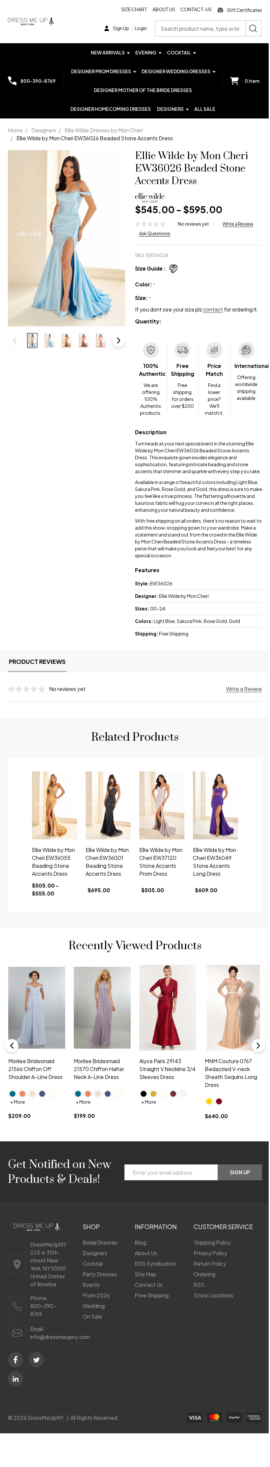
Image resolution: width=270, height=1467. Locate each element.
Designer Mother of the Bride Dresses (143, 90)
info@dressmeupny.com (60, 1336)
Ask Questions (154, 233)
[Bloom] (22, 1094)
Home (15, 130)
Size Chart (134, 9)
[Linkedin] (15, 1378)
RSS (199, 1284)
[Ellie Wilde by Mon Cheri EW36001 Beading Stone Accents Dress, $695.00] (108, 805)
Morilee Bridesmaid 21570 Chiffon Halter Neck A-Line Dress (99, 1068)
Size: (143, 298)
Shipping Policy (212, 1242)
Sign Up (240, 1172)
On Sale (92, 1316)
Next (118, 340)
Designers (170, 109)
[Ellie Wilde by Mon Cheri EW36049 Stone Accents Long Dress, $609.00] (215, 805)
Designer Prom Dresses (101, 71)
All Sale (204, 109)
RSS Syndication (155, 1263)
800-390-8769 (43, 1309)
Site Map (145, 1274)
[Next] (258, 1045)
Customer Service (223, 1226)
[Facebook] (15, 1359)
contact (213, 309)
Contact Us (149, 1284)
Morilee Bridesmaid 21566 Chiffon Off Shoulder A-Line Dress (35, 1068)
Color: (145, 284)
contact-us (196, 9)
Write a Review (238, 224)
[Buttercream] (32, 1094)
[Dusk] (42, 1094)
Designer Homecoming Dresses (110, 109)
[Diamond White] (183, 1094)
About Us (163, 9)
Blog (140, 1242)
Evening (145, 52)
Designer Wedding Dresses (176, 71)
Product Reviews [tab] (37, 661)
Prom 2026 (96, 1295)
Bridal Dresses (100, 1242)
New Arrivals (108, 52)
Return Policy (210, 1263)
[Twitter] (36, 1359)
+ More (17, 1102)
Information (156, 1226)
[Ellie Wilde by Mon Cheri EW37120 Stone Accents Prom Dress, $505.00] (161, 805)
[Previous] (11, 1045)
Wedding (94, 1305)
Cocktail (179, 52)
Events (91, 1284)
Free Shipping (152, 1295)
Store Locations (213, 1295)
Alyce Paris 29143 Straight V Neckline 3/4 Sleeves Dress (167, 1068)
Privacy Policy (210, 1253)
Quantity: (148, 321)
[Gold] (153, 1094)
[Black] (144, 1094)
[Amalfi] (12, 1094)
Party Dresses (100, 1274)
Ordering (204, 1274)
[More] (128, 52)
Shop (91, 1226)
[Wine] (173, 1094)
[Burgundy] (219, 1101)
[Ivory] (52, 1094)
